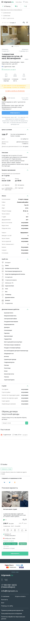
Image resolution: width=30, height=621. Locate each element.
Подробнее (23, 544)
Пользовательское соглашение (11, 613)
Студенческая (7, 12)
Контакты (4, 599)
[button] (25, 1)
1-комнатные (6, 15)
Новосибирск (5, 62)
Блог (2, 603)
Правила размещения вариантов (12, 610)
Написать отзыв (6, 469)
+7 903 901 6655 (9, 585)
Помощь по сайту (7, 606)
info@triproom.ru (9, 590)
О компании (5, 596)
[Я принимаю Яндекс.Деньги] (9, 565)
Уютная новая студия (10, 509)
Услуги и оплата (20, 596)
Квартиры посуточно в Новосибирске (11, 10)
